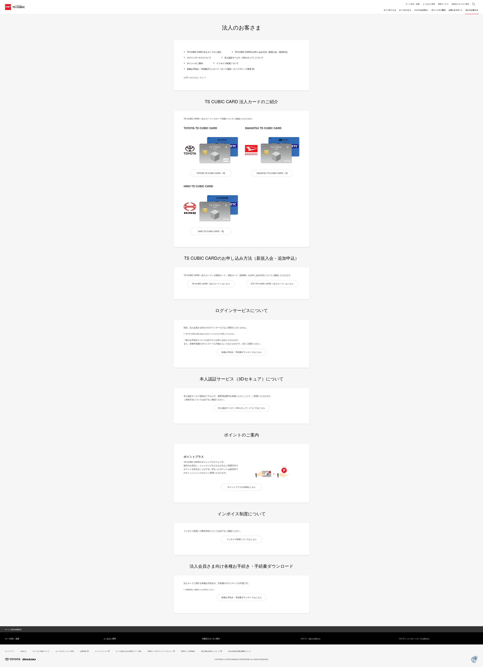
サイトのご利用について (41, 651)
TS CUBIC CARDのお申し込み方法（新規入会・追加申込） (262, 51)
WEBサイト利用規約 (188, 651)
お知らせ (23, 651)
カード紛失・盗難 (12, 638)
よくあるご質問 (110, 638)
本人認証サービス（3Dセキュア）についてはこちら (241, 407)
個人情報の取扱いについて (210, 651)
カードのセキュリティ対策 (65, 651)
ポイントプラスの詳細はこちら (241, 487)
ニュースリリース (101, 651)
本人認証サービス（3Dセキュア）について (243, 57)
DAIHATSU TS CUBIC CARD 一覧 (272, 173)
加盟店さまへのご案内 (211, 638)
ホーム (7, 629)
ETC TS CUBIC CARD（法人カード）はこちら (272, 283)
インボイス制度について (227, 63)
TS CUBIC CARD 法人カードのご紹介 (204, 51)
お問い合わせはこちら (194, 77)
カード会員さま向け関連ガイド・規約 (128, 651)
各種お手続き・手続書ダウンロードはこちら (241, 352)
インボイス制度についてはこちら (241, 539)
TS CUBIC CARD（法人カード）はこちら (211, 283)
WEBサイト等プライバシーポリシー (160, 651)
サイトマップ (9, 651)
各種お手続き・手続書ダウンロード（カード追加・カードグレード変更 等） (221, 68)
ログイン (311, 638)
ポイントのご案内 (195, 63)
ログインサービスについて (199, 57)
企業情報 (83, 651)
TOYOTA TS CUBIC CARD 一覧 (211, 173)
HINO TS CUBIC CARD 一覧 (211, 231)
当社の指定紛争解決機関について (239, 651)
